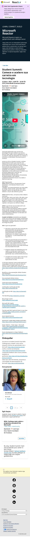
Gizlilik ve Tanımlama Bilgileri (11, 523)
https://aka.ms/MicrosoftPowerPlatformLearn (14, 322)
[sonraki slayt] (25, 384)
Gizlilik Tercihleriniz (11, 529)
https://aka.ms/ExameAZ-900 (9, 288)
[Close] (28, 6)
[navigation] (7, 407)
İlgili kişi (5, 520)
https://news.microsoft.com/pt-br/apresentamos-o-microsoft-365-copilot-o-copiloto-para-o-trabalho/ (14, 306)
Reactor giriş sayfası (17, 415)
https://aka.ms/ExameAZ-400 (14, 292)
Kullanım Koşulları (8, 525)
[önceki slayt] (3, 384)
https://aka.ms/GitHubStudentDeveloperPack (14, 275)
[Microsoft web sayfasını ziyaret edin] (5, 2)
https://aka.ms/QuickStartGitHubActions (13, 279)
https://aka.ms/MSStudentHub (16, 363)
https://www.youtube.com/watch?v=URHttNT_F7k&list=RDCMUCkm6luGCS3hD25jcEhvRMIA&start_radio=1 (15, 328)
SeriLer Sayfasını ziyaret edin (14, 452)
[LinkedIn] (14, 503)
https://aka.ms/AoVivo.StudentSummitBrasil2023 (14, 268)
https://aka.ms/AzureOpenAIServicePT (12, 317)
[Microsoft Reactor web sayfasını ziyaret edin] (17, 2)
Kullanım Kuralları (8, 527)
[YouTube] (14, 497)
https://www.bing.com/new (17, 296)
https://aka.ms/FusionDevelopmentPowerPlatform (15, 334)
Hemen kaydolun (9, 17)
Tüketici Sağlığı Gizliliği (9, 531)
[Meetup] (14, 486)
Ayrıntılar (21, 438)
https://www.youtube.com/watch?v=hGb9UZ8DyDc (14, 312)
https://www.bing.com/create (10, 300)
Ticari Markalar (7, 522)
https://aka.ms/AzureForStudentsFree (12, 284)
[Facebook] (14, 481)
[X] (14, 492)
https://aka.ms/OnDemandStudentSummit (13, 350)
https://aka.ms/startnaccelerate (16, 347)
